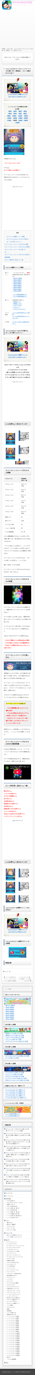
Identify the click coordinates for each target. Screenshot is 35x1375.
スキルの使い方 (11, 1200)
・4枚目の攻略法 (16, 285)
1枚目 (10, 111)
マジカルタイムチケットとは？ (15, 1202)
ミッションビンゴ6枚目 (13, 1325)
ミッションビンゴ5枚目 (13, 1324)
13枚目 (9, 118)
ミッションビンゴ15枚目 (13, 1342)
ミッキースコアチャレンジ (14, 1294)
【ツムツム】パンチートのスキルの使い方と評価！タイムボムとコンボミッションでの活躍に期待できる (18, 1181)
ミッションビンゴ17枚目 (13, 1346)
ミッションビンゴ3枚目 (13, 1320)
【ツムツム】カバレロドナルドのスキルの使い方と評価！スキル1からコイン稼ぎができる (18, 1170)
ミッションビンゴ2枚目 (13, 1318)
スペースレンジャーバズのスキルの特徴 (17, 247)
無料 (8, 1309)
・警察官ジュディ (17, 303)
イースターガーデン (12, 1243)
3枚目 (20, 111)
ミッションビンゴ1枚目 (13, 1316)
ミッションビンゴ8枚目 (13, 1329)
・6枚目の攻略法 (16, 289)
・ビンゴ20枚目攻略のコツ (19, 294)
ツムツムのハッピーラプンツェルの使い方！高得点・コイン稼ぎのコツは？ (24, 873)
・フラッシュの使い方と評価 (12, 1039)
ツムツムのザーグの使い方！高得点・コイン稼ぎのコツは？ (25, 979)
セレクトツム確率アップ (13, 1303)
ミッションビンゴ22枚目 (13, 1353)
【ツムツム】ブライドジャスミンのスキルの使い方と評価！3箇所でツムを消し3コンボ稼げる (18, 1135)
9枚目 (9, 116)
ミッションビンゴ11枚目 (13, 1335)
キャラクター (9, 1193)
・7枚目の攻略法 (16, 291)
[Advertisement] (17, 28)
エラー (8, 1220)
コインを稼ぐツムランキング (14, 1237)
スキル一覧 (7, 971)
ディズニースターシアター (14, 1247)
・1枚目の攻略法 (16, 280)
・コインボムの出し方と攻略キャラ (14, 1092)
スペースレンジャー (12, 1242)
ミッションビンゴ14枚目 (13, 1340)
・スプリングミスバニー (19, 309)
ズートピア (10, 1281)
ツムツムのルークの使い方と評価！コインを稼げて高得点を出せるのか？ (24, 899)
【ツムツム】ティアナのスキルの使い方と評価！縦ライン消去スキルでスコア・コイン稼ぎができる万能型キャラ (18, 1141)
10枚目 (14, 116)
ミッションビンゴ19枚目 (13, 1348)
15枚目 (20, 118)
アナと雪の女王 (11, 1266)
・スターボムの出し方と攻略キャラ (14, 1093)
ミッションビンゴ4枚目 (13, 1322)
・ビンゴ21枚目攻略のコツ (19, 296)
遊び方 (8, 1240)
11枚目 (20, 116)
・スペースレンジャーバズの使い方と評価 (16, 1056)
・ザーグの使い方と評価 (11, 1058)
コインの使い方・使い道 (13, 1212)
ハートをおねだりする (12, 1217)
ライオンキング (11, 1284)
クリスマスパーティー (12, 1249)
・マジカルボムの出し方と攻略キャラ (15, 1097)
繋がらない (10, 1222)
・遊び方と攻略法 (17, 278)
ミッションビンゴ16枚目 (13, 1344)
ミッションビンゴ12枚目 (13, 1337)
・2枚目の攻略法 (16, 282)
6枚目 (15, 113)
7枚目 (20, 113)
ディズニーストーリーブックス (15, 1257)
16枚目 (26, 118)
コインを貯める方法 (12, 1210)
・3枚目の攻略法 (16, 283)
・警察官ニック (16, 302)
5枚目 (10, 113)
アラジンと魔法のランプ (13, 1299)
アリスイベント (11, 1277)
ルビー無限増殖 (12, 1359)
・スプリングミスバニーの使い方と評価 (16, 1041)
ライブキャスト (11, 1307)
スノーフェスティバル (12, 1270)
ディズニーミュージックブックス (15, 1245)
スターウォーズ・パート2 (13, 1292)
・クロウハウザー (17, 305)
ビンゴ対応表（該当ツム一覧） (14, 260)
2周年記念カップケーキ (13, 1288)
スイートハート (11, 1268)
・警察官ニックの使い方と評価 (13, 1033)
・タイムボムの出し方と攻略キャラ (14, 1090)
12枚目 (26, 116)
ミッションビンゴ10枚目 (13, 1333)
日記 (7, 1362)
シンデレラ (10, 1279)
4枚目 (25, 111)
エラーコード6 (10, 1228)
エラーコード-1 (11, 1226)
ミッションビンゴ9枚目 (13, 1331)
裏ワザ (8, 1357)
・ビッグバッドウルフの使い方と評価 (15, 1078)
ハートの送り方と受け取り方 (14, 1215)
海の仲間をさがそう (12, 1275)
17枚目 (9, 120)
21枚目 (17, 122)
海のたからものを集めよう (14, 1297)
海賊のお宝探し (11, 1260)
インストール (9, 1196)
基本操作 (9, 1311)
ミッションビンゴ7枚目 (13, 1327)
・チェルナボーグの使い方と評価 (14, 1072)
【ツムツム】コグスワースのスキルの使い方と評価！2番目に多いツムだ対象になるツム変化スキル (18, 1154)
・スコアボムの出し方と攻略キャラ (14, 1095)
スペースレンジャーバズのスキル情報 (16, 244)
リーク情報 (10, 1305)
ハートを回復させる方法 (13, 1213)
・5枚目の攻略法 (16, 287)
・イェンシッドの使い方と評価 (13, 1074)
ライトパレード (11, 1271)
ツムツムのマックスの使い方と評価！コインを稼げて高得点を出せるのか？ (24, 436)
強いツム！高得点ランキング (14, 1235)
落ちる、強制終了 (11, 1224)
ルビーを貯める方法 (12, 1206)
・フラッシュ (16, 307)
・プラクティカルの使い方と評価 (14, 1076)
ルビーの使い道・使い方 (13, 1208)
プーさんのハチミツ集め (13, 1251)
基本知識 (8, 1198)
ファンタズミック (11, 1264)
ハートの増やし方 (11, 1312)
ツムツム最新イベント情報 (16, 236)
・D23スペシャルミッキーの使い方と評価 (16, 1080)
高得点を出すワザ (11, 1314)
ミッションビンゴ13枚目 (13, 1338)
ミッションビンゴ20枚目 (13, 1350)
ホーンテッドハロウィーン (14, 1255)
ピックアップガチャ (12, 1301)
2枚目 (15, 111)
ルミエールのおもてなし (13, 1262)
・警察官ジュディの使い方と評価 (14, 1035)
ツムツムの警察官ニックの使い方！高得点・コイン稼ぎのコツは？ (24, 450)
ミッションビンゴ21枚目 (13, 1351)
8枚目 (25, 113)
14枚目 (15, 118)
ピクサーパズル (11, 1258)
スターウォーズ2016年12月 (14, 1273)
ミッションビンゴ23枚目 (13, 1355)
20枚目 (26, 120)
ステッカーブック (11, 1253)
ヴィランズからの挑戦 (12, 1283)
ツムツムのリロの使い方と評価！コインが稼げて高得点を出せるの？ (24, 886)
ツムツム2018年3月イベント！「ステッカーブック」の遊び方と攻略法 (10, 979)
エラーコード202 (11, 1230)
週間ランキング (11, 1204)
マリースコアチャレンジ (13, 1286)
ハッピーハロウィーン (12, 1296)
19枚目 (20, 120)
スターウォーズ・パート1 (13, 1290)
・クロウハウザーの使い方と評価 (14, 1037)
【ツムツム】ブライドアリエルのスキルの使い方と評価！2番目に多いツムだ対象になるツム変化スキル (18, 1148)
